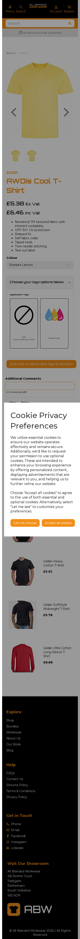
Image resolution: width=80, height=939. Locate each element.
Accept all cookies (58, 523)
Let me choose (25, 523)
